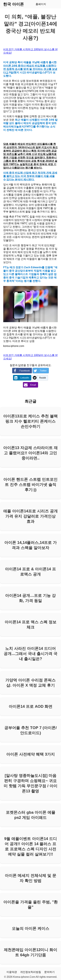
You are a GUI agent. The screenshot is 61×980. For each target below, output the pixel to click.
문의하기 (49, 972)
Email (33, 385)
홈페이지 (41, 4)
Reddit (42, 377)
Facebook (25, 370)
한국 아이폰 (13, 4)
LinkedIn (24, 377)
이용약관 (12, 972)
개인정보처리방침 (30, 972)
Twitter (43, 370)
